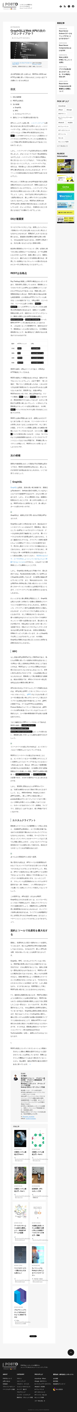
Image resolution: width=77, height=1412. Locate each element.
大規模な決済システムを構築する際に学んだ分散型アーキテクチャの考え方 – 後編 (38, 1230)
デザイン (19, 1378)
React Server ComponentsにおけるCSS (65, 47)
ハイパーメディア (37, 123)
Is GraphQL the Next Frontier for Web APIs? (22, 63)
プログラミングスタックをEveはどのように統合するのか (20, 1313)
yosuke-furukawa (31, 1118)
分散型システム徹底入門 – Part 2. (38, 1153)
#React (44, 1378)
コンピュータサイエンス (23, 1386)
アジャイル (62, 134)
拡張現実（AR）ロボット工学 (37, 1190)
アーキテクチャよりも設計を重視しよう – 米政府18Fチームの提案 (20, 1229)
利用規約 (5, 1384)
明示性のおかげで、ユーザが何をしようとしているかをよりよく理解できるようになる (29, 558)
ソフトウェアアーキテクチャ (21, 38)
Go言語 (36, 1278)
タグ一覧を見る (61, 146)
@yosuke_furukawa (28, 1116)
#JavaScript (38, 1378)
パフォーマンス (63, 126)
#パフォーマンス (39, 1389)
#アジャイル (38, 1395)
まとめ (61, 138)
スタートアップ (21, 1381)
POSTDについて (7, 1378)
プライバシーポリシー (9, 1386)
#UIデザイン (43, 1381)
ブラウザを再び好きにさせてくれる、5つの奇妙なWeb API (65, 73)
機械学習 (35, 1197)
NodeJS (61, 122)
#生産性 (43, 1386)
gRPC (29, 694)
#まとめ (44, 1395)
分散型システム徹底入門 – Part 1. (20, 1190)
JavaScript (62, 106)
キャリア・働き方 (22, 1389)
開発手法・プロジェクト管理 (25, 1397)
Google (69, 110)
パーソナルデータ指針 (9, 1389)
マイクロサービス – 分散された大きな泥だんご (20, 1270)
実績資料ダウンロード (59, 1384)
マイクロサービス (20, 1281)
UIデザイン (62, 113)
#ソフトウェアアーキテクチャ (43, 1384)
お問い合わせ (6, 1381)
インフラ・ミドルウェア (23, 1395)
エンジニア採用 (63, 142)
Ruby (41, 1278)
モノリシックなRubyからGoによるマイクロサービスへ (38, 1271)
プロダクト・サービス (23, 1384)
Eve (18, 1320)
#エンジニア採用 (39, 1397)
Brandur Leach (36, 64)
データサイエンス (64, 130)
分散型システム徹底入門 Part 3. (20, 1153)
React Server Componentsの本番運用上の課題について (65, 87)
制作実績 (55, 1381)
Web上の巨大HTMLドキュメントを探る (65, 59)
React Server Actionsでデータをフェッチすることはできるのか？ (65, 35)
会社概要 (55, 1378)
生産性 (71, 122)
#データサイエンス (40, 1392)
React (61, 110)
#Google (37, 1381)
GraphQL (14, 487)
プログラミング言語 (21, 1323)
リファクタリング (20, 1240)
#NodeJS (37, 1386)
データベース (19, 1160)
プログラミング (21, 1392)
